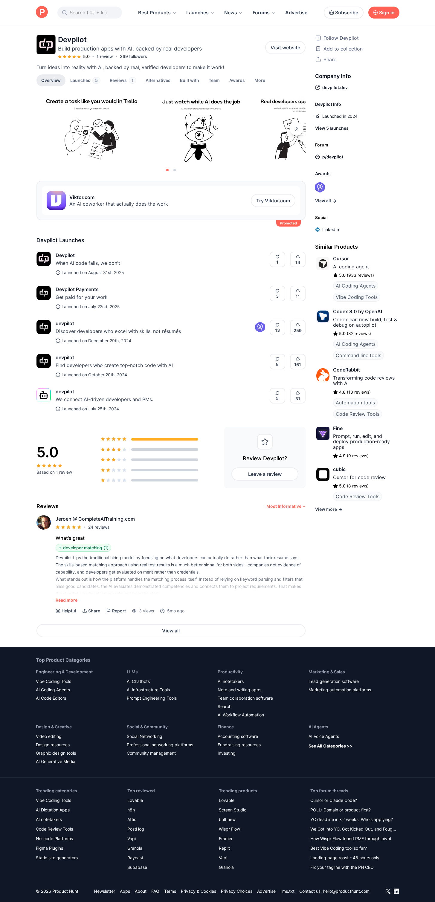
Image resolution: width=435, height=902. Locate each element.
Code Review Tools (357, 414)
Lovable (135, 800)
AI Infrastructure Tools (148, 689)
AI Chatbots (138, 681)
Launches (197, 13)
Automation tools (355, 403)
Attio (131, 819)
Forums (261, 13)
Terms (170, 891)
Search (224, 706)
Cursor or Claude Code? (333, 800)
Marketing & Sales (327, 671)
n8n (131, 809)
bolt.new (227, 819)
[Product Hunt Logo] (42, 12)
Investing (227, 753)
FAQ (155, 891)
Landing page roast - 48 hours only (344, 857)
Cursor (341, 259)
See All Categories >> (331, 745)
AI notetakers (231, 681)
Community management (151, 753)
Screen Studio (232, 809)
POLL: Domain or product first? (340, 809)
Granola (134, 848)
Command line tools (358, 355)
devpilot (65, 323)
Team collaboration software (245, 698)
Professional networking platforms (160, 744)
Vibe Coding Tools (357, 297)
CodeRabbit (346, 370)
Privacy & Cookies (198, 891)
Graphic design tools (56, 753)
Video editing (49, 736)
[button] (260, 80)
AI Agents (318, 726)
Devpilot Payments (77, 289)
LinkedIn (330, 229)
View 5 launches (332, 128)
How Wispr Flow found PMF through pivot (350, 838)
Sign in (387, 13)
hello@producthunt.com (346, 891)
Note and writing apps (239, 689)
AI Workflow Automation (241, 714)
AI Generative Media (55, 761)
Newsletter (104, 891)
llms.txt (287, 891)
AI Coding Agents (356, 286)
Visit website (285, 48)
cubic (339, 469)
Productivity (230, 671)
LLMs (132, 671)
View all (171, 631)
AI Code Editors (51, 698)
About (140, 891)
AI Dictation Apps (53, 809)
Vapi (131, 838)
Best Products (154, 13)
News (230, 13)
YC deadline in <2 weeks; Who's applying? (351, 819)
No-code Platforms (54, 838)
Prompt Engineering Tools (152, 698)
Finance (226, 726)
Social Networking (144, 736)
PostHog (135, 828)
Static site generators (57, 857)
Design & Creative (54, 726)
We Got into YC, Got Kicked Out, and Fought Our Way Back (353, 829)
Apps (125, 891)
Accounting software (238, 736)
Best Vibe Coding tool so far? (338, 848)
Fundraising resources (239, 744)
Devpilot (65, 255)
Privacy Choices (236, 891)
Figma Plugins (49, 848)
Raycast (135, 857)
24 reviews (98, 527)
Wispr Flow (229, 828)
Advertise (296, 13)
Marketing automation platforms (340, 689)
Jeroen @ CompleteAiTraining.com (95, 519)
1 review (105, 56)
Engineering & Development (64, 671)
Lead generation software (334, 681)
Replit (224, 848)
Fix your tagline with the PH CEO (342, 867)
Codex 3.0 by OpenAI (357, 311)
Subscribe (346, 13)
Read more (66, 600)
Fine (338, 428)
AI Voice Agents (324, 736)
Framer (226, 838)
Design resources (53, 744)
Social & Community (147, 726)
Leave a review (265, 474)
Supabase (137, 867)
